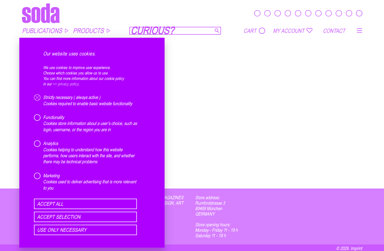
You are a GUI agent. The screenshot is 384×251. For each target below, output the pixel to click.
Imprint (356, 248)
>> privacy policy (66, 83)
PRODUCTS (88, 31)
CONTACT (334, 30)
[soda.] (41, 13)
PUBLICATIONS (42, 31)
